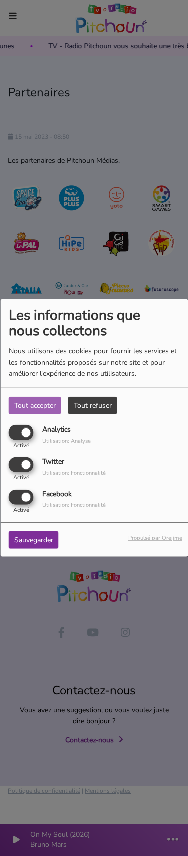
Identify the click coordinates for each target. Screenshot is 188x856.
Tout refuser (93, 405)
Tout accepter (35, 405)
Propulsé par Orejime (155, 537)
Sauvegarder (33, 539)
